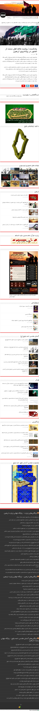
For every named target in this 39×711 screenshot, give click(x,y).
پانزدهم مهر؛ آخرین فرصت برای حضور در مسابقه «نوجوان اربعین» (24, 583)
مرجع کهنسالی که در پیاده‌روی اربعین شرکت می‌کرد (27, 517)
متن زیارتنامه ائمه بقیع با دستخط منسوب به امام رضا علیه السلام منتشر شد (22, 572)
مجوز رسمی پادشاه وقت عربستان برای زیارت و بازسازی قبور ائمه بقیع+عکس (21, 545)
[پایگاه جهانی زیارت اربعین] (19, 9)
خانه (37, 22)
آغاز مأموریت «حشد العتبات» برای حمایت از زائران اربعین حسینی (24, 592)
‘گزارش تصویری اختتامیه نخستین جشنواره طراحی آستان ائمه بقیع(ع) (23, 655)
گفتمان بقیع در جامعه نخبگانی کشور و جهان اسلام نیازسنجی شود (24, 684)
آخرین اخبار (30, 22)
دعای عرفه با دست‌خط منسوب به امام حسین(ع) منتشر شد (26, 539)
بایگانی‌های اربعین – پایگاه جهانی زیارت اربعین (20, 577)
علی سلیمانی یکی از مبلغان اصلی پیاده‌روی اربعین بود (27, 625)
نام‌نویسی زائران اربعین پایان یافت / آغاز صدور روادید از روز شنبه (24, 597)
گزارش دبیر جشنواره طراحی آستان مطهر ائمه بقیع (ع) (27, 658)
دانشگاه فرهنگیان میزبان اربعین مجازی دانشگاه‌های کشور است (25, 611)
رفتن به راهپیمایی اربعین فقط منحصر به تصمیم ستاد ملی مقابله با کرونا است (22, 537)
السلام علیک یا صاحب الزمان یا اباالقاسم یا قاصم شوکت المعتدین (24, 559)
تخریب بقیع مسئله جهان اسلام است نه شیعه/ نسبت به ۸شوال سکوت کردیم (22, 551)
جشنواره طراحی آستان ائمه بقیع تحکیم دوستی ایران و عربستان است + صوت (21, 653)
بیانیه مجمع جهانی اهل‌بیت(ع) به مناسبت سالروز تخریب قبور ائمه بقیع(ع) (22, 678)
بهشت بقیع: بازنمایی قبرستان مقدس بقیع (29, 562)
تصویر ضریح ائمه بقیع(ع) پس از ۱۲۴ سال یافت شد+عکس (25, 548)
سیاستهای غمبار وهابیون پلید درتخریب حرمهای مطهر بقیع (26, 669)
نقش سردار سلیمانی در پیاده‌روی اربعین (30, 553)
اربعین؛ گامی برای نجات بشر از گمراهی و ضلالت (28, 603)
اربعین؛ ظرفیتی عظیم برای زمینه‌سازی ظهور (29, 606)
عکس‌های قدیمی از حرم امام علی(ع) (31, 534)
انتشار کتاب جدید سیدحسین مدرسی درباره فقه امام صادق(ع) (25, 650)
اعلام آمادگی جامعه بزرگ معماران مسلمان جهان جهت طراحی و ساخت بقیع (23, 661)
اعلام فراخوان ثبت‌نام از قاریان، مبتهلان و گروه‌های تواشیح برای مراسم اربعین (21, 628)
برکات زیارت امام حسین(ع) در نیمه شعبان (29, 522)
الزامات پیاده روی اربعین (26, 326)
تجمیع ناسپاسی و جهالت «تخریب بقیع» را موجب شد (27, 695)
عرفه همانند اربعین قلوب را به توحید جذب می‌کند (28, 634)
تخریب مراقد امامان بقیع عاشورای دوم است (29, 681)
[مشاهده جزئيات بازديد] (19, 707)
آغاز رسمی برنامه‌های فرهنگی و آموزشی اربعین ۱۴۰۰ (27, 631)
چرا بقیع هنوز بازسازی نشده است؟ (31, 667)
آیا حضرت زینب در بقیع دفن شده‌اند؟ (30, 525)
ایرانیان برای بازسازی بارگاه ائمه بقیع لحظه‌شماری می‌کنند (26, 672)
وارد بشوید (8, 96)
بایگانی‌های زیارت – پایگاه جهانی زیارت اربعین (20, 513)
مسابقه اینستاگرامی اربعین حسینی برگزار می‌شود (28, 594)
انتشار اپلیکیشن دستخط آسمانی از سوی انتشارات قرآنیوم (15, 425)
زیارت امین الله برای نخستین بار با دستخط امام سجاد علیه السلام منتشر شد (22, 569)
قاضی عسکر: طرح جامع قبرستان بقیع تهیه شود (28, 686)
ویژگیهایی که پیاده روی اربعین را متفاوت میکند (22, 320)
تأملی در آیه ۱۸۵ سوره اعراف (26, 306)
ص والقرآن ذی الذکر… (23, 412)
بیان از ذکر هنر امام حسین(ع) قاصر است (29, 620)
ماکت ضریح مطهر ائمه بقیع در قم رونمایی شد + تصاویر (27, 689)
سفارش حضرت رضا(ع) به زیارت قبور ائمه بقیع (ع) (16, 339)
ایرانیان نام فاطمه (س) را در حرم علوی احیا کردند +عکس (26, 528)
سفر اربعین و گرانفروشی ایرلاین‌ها (20, 217)
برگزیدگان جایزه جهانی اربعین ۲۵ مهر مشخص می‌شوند (27, 623)
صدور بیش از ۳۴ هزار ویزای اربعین (20, 209)
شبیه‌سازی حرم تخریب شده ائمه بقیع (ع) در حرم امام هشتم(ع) (24, 647)
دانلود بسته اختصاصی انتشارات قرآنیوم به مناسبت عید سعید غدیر (24, 520)
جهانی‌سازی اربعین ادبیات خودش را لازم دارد (29, 617)
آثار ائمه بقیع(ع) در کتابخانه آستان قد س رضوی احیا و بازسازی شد (24, 542)
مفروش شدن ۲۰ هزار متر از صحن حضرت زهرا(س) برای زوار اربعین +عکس (21, 531)
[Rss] (21, 705)
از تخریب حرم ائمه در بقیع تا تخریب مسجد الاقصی (27, 675)
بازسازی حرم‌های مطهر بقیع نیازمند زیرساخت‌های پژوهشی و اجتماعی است (22, 698)
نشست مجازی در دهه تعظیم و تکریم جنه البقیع (28, 664)
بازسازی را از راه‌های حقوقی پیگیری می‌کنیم (29, 692)
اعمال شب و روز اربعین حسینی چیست (19, 195)
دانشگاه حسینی (28, 314)
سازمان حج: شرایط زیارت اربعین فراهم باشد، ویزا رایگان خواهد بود (24, 614)
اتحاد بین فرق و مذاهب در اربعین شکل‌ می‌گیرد (28, 600)
